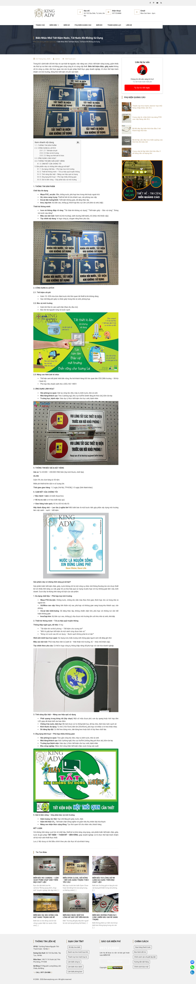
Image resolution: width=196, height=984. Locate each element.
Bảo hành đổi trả (140, 952)
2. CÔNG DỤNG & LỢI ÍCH (46, 148)
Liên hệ (129, 25)
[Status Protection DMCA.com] (115, 967)
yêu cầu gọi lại (114, 961)
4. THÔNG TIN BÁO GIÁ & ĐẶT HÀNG (50, 161)
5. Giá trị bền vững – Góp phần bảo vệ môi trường (58, 180)
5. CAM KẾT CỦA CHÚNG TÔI (50, 164)
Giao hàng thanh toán (143, 947)
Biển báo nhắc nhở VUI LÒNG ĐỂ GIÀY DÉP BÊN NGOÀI (76, 916)
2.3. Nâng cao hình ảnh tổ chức (54, 155)
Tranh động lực (114, 25)
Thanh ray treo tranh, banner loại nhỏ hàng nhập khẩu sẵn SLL (147, 107)
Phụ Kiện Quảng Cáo (83, 25)
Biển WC (99, 25)
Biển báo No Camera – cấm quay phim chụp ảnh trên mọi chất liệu (46, 880)
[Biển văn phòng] (44, 13)
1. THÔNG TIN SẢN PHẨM (46, 145)
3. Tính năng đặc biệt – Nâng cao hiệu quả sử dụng (59, 174)
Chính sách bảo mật (141, 967)
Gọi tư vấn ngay (143, 88)
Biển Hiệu (53, 25)
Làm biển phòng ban (75, 972)
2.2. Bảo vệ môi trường (51, 153)
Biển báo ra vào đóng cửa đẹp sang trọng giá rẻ (45, 916)
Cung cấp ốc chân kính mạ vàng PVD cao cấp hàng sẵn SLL (147, 118)
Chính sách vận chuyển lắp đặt (145, 957)
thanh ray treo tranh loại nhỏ (78, 952)
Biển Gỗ (67, 25)
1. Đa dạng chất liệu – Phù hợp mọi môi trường (57, 169)
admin (57, 59)
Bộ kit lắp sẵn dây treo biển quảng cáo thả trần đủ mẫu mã (147, 141)
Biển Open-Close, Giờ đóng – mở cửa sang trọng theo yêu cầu (76, 880)
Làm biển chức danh (75, 967)
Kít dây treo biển (74, 947)
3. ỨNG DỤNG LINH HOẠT (46, 158)
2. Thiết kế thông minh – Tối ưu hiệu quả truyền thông (60, 172)
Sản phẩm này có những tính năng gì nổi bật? (53, 166)
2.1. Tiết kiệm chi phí (50, 150)
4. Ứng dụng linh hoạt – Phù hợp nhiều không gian (58, 177)
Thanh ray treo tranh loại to (77, 957)
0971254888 (109, 948)
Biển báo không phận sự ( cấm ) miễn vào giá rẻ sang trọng (105, 917)
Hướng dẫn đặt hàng (141, 962)
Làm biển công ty (74, 962)
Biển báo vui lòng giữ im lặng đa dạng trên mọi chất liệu (103, 880)
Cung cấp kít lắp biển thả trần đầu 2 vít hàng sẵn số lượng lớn (146, 152)
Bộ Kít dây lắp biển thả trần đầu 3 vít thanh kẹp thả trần (146, 129)
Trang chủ (40, 25)
